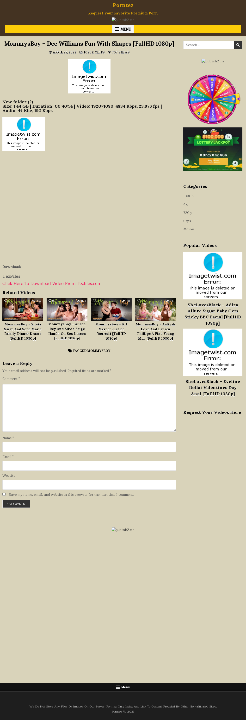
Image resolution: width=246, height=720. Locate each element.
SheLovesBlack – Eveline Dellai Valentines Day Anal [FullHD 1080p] (212, 387)
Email (7, 457)
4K (185, 204)
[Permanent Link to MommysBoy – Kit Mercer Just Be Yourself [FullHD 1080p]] (111, 309)
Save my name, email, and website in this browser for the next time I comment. (71, 494)
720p (187, 213)
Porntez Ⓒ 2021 (123, 711)
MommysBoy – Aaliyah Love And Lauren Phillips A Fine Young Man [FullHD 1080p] (155, 331)
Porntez (123, 5)
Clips (100, 52)
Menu (126, 29)
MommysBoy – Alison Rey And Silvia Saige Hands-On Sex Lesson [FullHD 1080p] (67, 331)
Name (8, 438)
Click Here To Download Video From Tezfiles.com (52, 283)
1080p (88, 52)
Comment (11, 379)
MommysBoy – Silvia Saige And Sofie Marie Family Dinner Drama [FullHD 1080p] (23, 331)
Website (8, 475)
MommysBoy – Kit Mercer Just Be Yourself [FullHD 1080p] (111, 331)
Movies (189, 229)
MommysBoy (98, 351)
